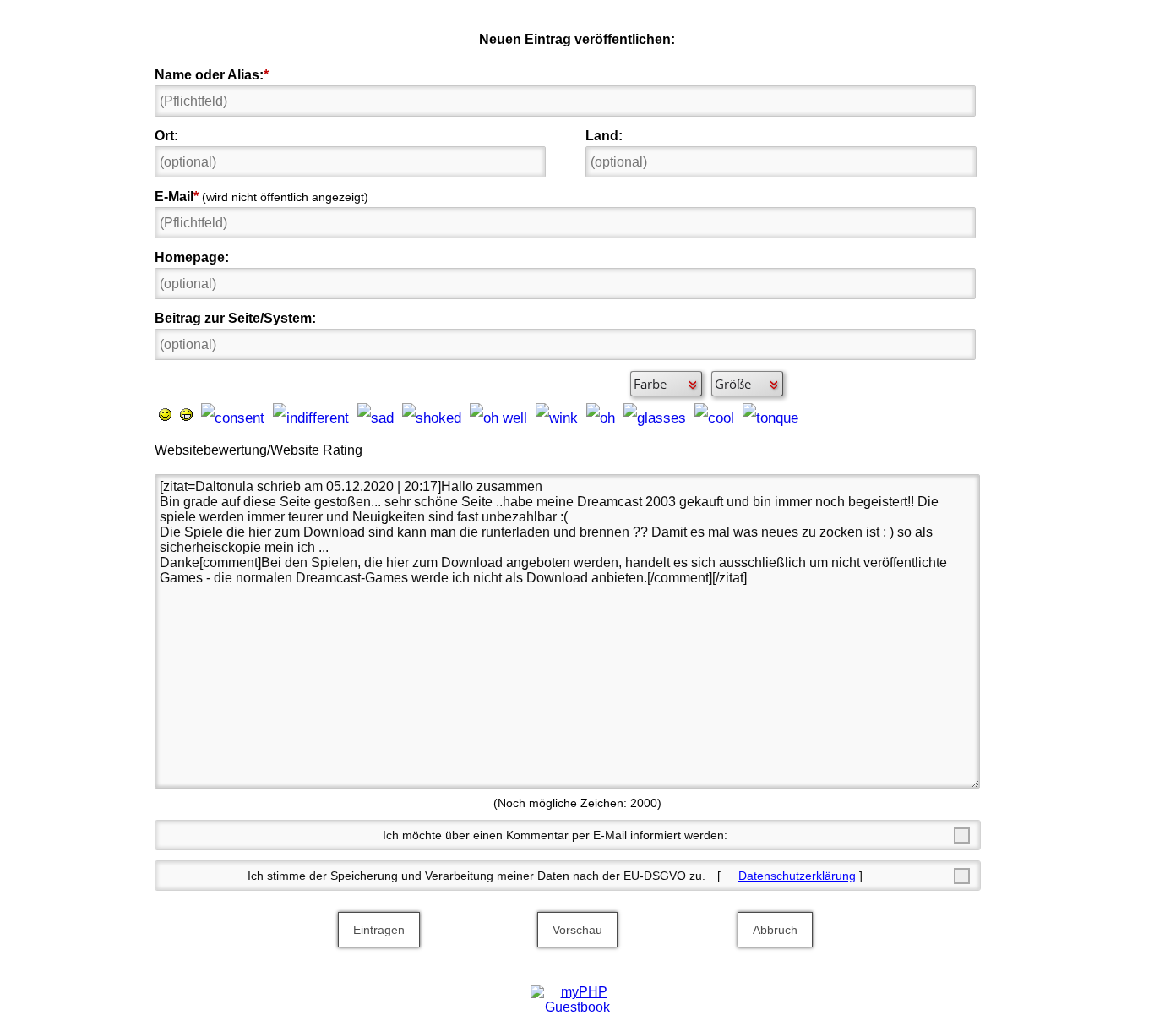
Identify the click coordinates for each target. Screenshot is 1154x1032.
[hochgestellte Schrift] (402, 384)
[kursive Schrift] (195, 384)
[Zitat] (432, 384)
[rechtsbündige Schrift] (372, 384)
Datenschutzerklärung (797, 875)
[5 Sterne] (449, 449)
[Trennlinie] (550, 384)
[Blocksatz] (313, 384)
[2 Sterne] (396, 449)
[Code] (461, 384)
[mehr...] (813, 413)
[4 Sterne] (431, 449)
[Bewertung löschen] (467, 449)
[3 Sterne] (414, 449)
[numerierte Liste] (520, 384)
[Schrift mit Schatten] (254, 384)
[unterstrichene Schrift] (225, 384)
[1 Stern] (378, 449)
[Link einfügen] (579, 384)
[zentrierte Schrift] (343, 384)
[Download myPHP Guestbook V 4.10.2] (577, 1007)
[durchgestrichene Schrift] (284, 384)
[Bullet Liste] (491, 384)
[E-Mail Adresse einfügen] (609, 384)
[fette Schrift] (165, 384)
